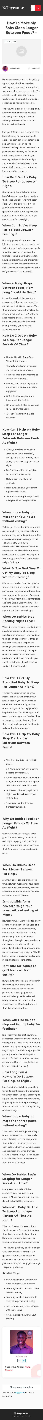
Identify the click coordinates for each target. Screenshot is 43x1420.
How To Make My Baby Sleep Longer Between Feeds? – (21, 28)
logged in (19, 1392)
